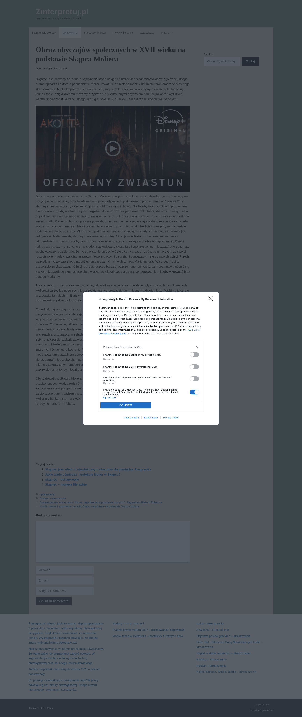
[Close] (211, 299)
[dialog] (151, 358)
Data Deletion (131, 417)
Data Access (151, 417)
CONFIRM (125, 405)
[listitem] (151, 347)
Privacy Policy (170, 417)
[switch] (194, 354)
